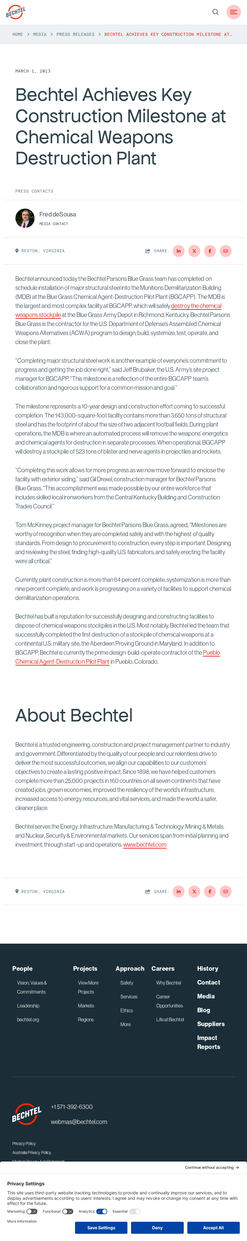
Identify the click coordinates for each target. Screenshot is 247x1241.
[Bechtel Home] (16, 12)
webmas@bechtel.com (79, 1121)
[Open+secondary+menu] (234, 12)
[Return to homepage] (26, 1114)
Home (17, 34)
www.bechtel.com (145, 844)
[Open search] (215, 12)
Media (40, 34)
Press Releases (76, 34)
